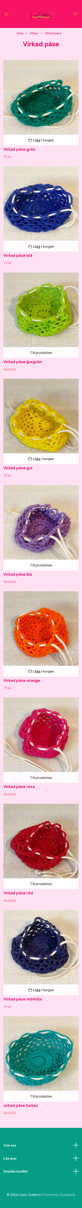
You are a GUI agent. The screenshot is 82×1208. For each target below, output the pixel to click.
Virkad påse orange (21, 680)
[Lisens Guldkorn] (42, 14)
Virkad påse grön (19, 149)
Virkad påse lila (17, 574)
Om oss (9, 1145)
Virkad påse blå (17, 255)
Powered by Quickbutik (58, 1194)
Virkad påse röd (18, 893)
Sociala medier (15, 1171)
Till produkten (41, 352)
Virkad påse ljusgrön (22, 362)
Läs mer (10, 1158)
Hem (20, 33)
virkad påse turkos (20, 1105)
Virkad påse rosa (19, 787)
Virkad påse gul (17, 468)
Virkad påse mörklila (22, 999)
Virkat (34, 33)
